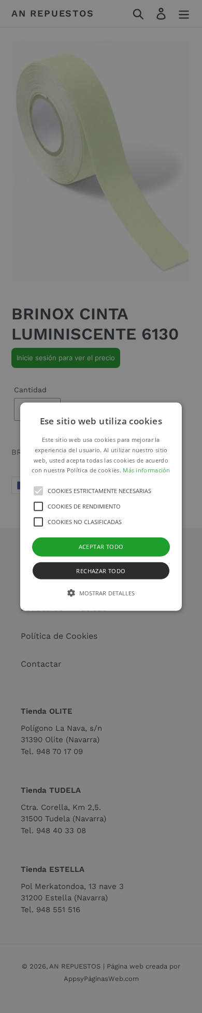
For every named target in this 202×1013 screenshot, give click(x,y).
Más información (146, 470)
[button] (101, 507)
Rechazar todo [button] (100, 570)
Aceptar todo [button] (101, 546)
